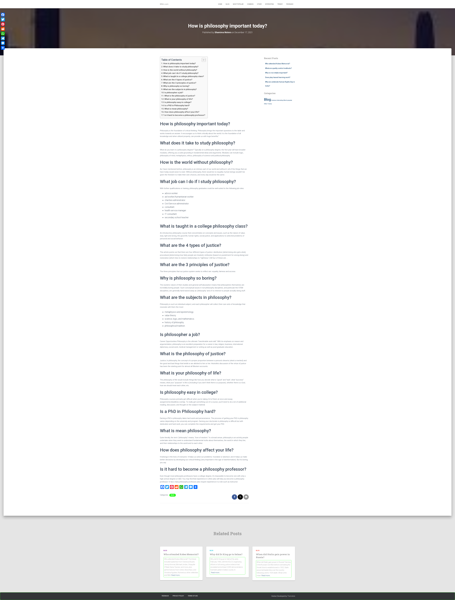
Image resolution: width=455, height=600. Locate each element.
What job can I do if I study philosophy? (180, 73)
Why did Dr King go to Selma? (226, 554)
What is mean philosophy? (176, 109)
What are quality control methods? (278, 68)
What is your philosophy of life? (178, 99)
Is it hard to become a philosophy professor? (184, 115)
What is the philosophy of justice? (179, 96)
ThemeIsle (291, 596)
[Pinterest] (2, 24)
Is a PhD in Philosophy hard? (177, 105)
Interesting (269, 4)
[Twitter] (2, 19)
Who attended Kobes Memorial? (277, 64)
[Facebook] (2, 14)
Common (250, 4)
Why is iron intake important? (276, 73)
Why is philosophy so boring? (176, 86)
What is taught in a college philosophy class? (183, 76)
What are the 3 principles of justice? (179, 83)
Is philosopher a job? (173, 92)
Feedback (289, 4)
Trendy (280, 4)
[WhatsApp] (2, 33)
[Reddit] (2, 29)
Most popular (238, 4)
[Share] (2, 47)
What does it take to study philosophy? (180, 66)
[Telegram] (2, 38)
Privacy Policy (178, 596)
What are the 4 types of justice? (177, 79)
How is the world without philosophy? (180, 70)
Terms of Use (193, 596)
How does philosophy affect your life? (181, 112)
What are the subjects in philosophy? (180, 89)
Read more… (176, 575)
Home (220, 4)
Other (259, 4)
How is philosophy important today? (179, 63)
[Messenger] (2, 43)
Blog (227, 4)
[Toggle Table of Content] (202, 60)
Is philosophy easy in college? (177, 102)
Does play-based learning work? (277, 77)
